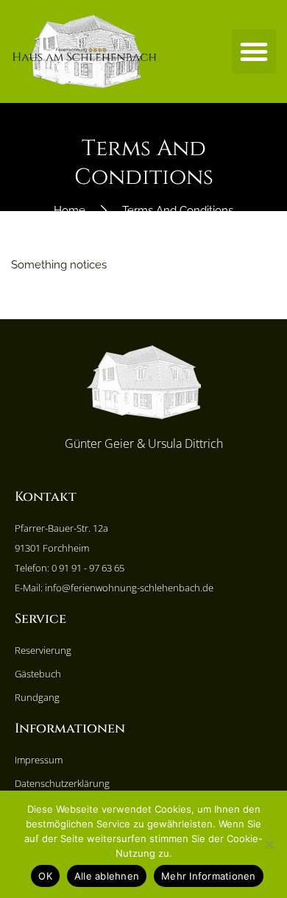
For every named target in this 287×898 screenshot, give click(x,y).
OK (45, 876)
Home (69, 210)
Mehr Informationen (208, 876)
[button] (254, 51)
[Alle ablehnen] (268, 844)
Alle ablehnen (106, 876)
